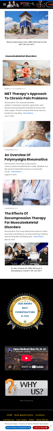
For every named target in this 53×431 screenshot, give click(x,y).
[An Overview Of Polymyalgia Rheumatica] (26, 134)
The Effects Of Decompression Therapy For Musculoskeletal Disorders (25, 220)
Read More (28, 113)
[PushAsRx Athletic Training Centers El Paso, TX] (26, 4)
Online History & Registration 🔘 (18, 428)
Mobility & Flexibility (15, 89)
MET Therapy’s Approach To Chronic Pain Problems (26, 96)
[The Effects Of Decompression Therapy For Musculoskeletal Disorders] (26, 192)
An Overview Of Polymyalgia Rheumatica (26, 157)
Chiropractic (11, 150)
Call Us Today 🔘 (41, 428)
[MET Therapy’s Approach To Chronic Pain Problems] (26, 73)
